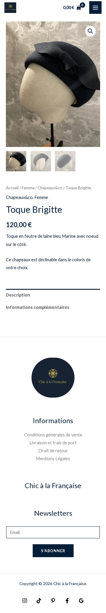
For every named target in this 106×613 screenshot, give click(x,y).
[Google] (81, 600)
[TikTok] (39, 600)
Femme (28, 187)
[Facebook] (67, 600)
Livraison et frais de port (53, 442)
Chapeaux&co (50, 187)
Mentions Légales (53, 458)
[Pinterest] (53, 600)
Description (18, 294)
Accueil (12, 187)
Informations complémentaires (37, 307)
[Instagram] (24, 600)
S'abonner (53, 550)
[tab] (53, 295)
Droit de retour (53, 450)
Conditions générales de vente (53, 434)
